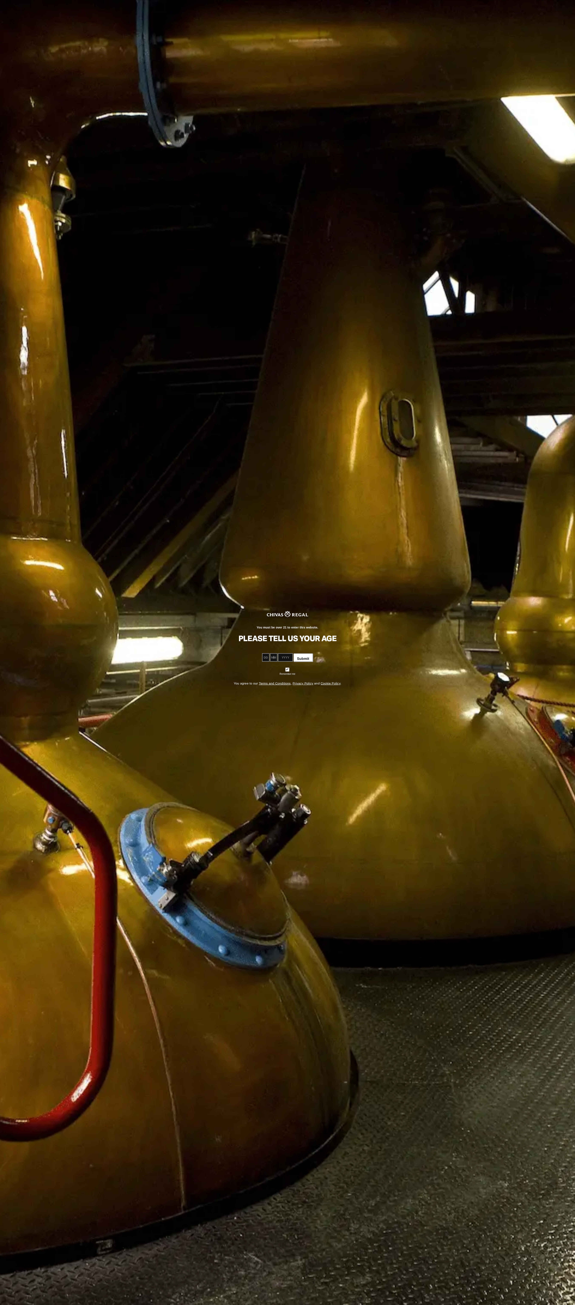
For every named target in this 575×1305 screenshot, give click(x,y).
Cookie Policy (330, 683)
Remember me (287, 674)
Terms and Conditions (275, 683)
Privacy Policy (303, 683)
